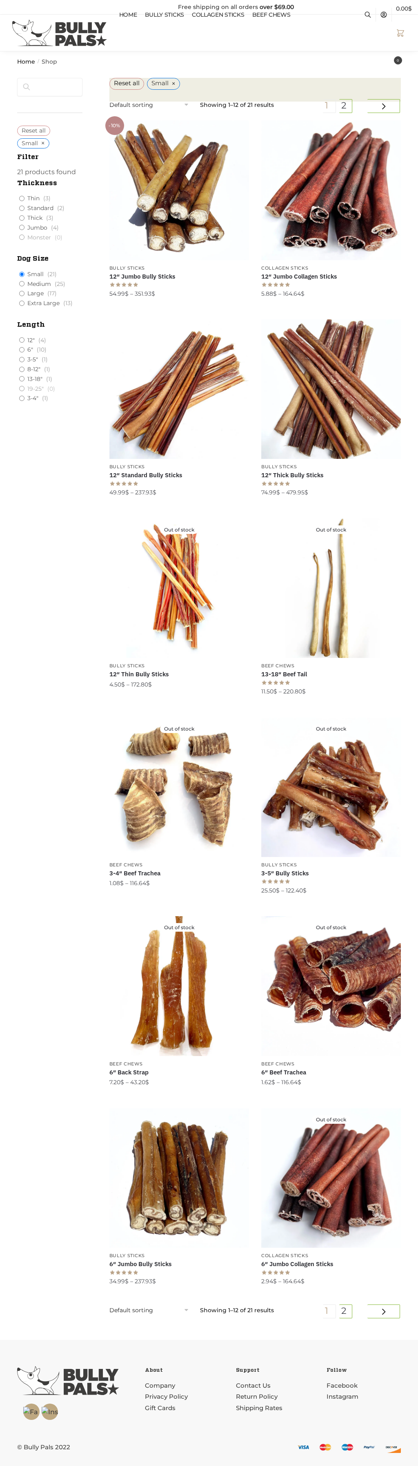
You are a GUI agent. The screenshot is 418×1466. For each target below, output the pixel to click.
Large (35, 293)
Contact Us (253, 1385)
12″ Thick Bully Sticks (292, 475)
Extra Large (43, 303)
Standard (40, 208)
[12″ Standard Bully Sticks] (179, 389)
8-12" (33, 369)
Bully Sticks (127, 268)
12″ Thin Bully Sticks (139, 674)
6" (30, 349)
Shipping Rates (259, 1408)
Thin (33, 198)
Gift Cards (160, 1408)
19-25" (35, 388)
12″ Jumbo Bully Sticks (142, 276)
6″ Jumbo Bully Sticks (140, 1264)
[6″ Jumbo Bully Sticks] (179, 1178)
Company (160, 1385)
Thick (34, 217)
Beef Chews (278, 666)
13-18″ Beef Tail (284, 674)
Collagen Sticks (285, 268)
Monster (39, 237)
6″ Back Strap (129, 1072)
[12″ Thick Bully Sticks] (331, 389)
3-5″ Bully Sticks (285, 873)
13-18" (34, 379)
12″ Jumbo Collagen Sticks (299, 276)
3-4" (32, 398)
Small (35, 274)
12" (31, 340)
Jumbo (37, 227)
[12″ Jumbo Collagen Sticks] (331, 190)
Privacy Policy (166, 1396)
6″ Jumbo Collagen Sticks (297, 1264)
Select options (179, 310)
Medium (39, 284)
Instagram (342, 1396)
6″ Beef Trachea (283, 1072)
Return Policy (257, 1396)
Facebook (343, 1385)
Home (26, 61)
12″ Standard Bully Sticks (145, 475)
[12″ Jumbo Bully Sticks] (179, 190)
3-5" (32, 359)
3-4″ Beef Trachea (134, 873)
